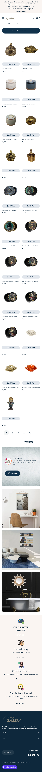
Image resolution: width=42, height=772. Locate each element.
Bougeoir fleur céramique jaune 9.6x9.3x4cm (10, 387)
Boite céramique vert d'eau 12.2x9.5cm (9, 139)
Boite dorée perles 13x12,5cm (7, 175)
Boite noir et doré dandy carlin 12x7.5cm (30, 281)
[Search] (33, 18)
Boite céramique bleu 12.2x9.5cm (28, 104)
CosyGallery (12, 762)
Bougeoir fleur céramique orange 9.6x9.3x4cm (31, 387)
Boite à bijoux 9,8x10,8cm (6, 68)
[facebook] (29, 755)
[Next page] (35, 433)
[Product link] (11, 49)
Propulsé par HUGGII (24, 762)
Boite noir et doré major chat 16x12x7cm (29, 316)
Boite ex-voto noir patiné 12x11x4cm (9, 210)
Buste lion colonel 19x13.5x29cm (8, 423)
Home (4, 24)
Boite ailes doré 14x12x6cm (27, 68)
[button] (3, 18)
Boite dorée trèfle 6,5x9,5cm (27, 175)
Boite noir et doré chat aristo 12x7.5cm (29, 210)
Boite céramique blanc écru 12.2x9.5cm (9, 104)
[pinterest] (33, 755)
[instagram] (38, 755)
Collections (11, 24)
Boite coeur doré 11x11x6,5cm (28, 139)
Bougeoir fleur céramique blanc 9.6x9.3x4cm (30, 352)
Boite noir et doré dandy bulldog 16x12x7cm (30, 245)
